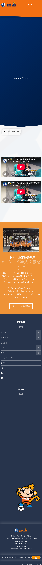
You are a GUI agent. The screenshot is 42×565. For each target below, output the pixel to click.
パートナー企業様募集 (21, 306)
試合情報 (4, 343)
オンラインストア (7, 358)
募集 (2, 353)
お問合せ (4, 363)
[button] (36, 3)
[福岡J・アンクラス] (9, 4)
